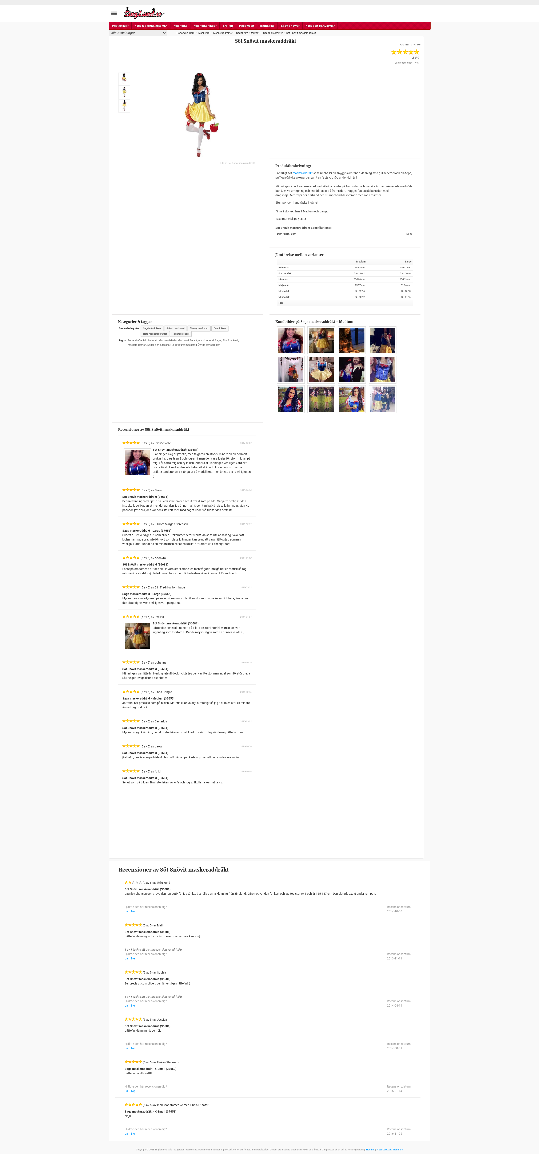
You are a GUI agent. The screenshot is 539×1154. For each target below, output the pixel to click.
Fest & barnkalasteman (151, 25)
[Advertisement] (345, 111)
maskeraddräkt (303, 173)
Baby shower (290, 25)
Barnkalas (267, 25)
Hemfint (370, 1149)
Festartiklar (120, 25)
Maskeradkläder (205, 25)
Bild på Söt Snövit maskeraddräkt (237, 163)
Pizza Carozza (383, 1149)
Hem (192, 33)
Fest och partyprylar (320, 25)
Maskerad (181, 25)
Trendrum (398, 1149)
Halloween (246, 25)
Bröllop (228, 25)
